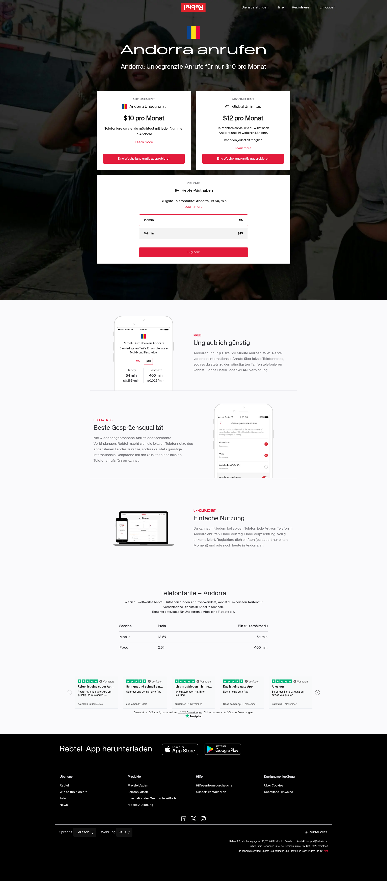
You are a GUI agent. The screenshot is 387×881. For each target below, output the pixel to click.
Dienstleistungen (254, 7)
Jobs (63, 798)
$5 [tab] (138, 361)
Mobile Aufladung (140, 805)
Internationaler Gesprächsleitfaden (153, 798)
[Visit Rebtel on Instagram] (203, 818)
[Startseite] (193, 7)
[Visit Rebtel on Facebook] (183, 818)
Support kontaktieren (211, 792)
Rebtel (64, 785)
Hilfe (280, 7)
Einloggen (327, 7)
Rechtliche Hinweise (278, 792)
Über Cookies (273, 785)
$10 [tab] (148, 361)
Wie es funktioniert (73, 792)
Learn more (144, 142)
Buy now (193, 252)
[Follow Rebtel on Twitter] (193, 818)
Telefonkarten (138, 792)
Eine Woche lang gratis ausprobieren (144, 158)
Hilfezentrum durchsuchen (215, 785)
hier (326, 851)
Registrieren (301, 7)
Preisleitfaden (138, 785)
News (64, 805)
